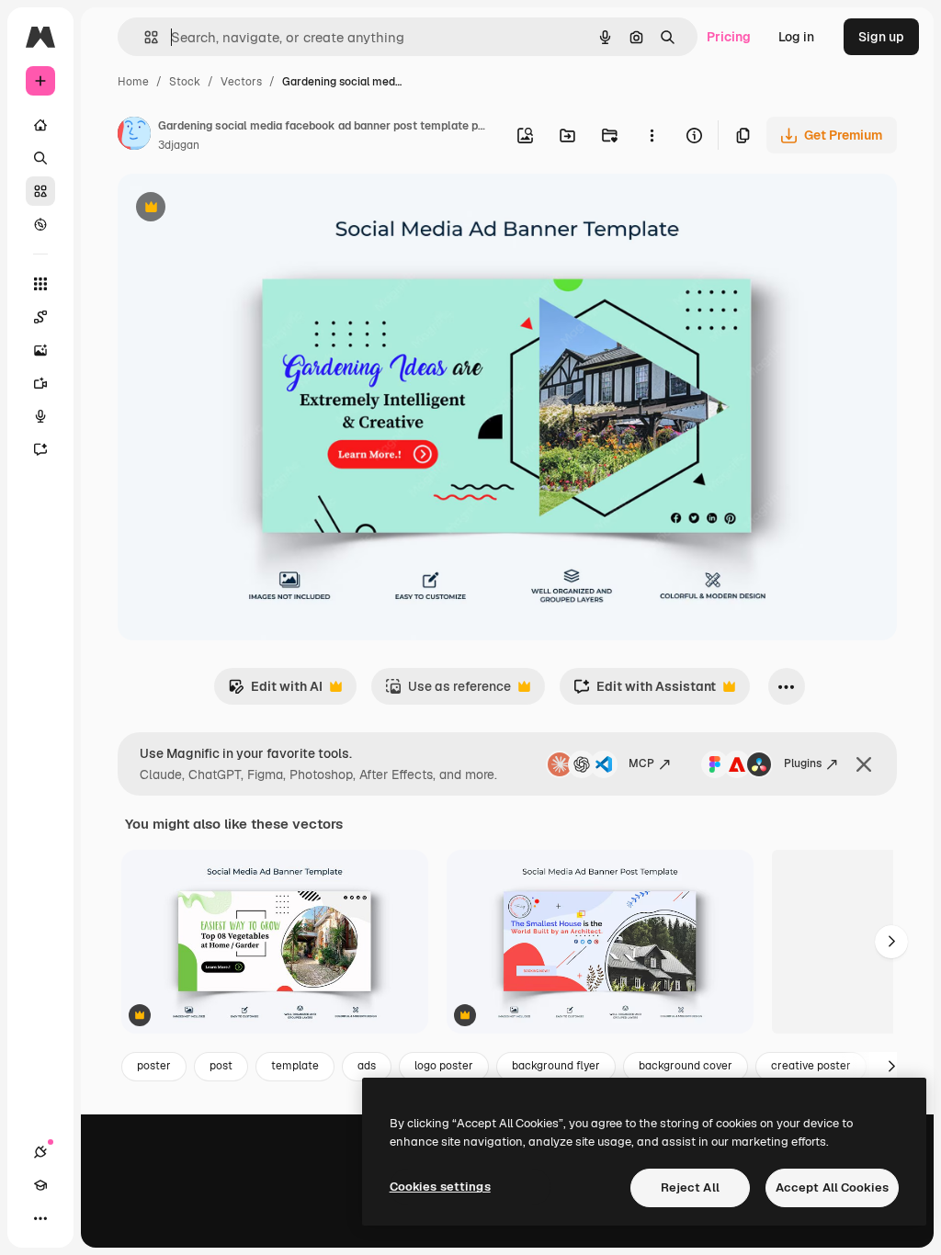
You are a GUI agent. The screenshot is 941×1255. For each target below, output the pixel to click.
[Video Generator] (40, 383)
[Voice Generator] (40, 416)
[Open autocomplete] (144, 37)
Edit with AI (275, 691)
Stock (184, 81)
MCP (641, 763)
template (295, 1065)
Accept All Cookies (832, 1187)
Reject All (690, 1187)
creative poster (811, 1065)
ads (366, 1065)
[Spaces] (40, 317)
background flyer (556, 1065)
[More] (40, 1218)
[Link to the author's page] (134, 136)
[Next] (891, 942)
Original (235, 209)
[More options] (651, 135)
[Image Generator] (40, 350)
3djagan (178, 145)
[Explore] (40, 224)
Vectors (241, 81)
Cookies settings (440, 1186)
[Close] (864, 764)
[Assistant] (40, 449)
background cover (685, 1065)
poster (154, 1065)
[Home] (40, 125)
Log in (796, 36)
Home (133, 81)
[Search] (40, 158)
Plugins (803, 763)
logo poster (443, 1065)
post (221, 1065)
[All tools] (40, 284)
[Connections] (40, 1152)
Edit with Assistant (644, 691)
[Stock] (40, 191)
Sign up (881, 36)
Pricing (729, 36)
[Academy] (40, 1185)
